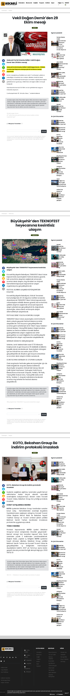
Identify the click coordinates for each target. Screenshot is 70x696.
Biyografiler (64, 657)
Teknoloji (11, 213)
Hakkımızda (4, 667)
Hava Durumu (53, 652)
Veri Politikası (4, 672)
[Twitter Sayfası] (4, 657)
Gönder (44, 131)
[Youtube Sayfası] (10, 657)
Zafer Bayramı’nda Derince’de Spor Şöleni (61, 55)
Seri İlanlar (51, 670)
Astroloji (63, 661)
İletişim (28, 672)
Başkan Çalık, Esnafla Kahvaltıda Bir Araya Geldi (61, 75)
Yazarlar (29, 660)
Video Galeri (27, 656)
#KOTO (9, 575)
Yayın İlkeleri (4, 670)
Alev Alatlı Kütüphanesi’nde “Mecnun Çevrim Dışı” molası (62, 65)
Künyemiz (27, 668)
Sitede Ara (63, 652)
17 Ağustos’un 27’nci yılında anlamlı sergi (61, 129)
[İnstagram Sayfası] (7, 657)
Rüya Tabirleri (64, 659)
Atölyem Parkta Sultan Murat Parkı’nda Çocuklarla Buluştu (61, 171)
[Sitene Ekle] (5, 661)
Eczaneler (51, 661)
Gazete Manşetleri (52, 675)
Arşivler (28, 663)
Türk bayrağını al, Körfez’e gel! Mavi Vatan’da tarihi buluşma (61, 182)
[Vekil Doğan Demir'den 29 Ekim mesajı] (24, 44)
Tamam (60, 694)
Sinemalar (51, 668)
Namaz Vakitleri (51, 658)
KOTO (9, 508)
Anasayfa (4, 10)
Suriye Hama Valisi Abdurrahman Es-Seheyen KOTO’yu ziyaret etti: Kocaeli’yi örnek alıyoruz (61, 43)
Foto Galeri (27, 651)
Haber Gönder (5, 682)
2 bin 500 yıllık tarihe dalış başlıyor (61, 99)
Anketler (63, 654)
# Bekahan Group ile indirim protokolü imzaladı (26, 575)
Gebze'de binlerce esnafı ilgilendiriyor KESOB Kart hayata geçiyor (61, 195)
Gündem (21, 3)
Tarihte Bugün (53, 665)
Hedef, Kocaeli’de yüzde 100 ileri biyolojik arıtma (61, 108)
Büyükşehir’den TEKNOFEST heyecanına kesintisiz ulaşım (62, 159)
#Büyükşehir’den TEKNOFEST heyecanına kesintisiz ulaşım (23, 402)
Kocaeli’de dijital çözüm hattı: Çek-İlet (61, 92)
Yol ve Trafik (52, 654)
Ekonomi (29, 3)
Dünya (10, 10)
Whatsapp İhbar (5, 680)
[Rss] (16, 657)
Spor (52, 3)
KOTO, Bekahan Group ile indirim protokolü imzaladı (60, 139)
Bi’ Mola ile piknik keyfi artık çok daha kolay (61, 84)
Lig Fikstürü (52, 663)
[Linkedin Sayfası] (13, 657)
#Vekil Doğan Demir (12, 113)
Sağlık (35, 3)
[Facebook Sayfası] (2, 657)
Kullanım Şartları (5, 678)
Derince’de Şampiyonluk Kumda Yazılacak (61, 149)
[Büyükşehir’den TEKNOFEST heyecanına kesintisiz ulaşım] (24, 251)
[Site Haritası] (2, 661)
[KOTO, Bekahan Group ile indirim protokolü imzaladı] (24, 469)
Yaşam (41, 3)
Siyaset (38, 666)
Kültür (47, 3)
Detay (53, 694)
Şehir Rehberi (52, 672)
